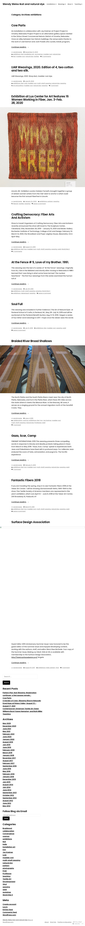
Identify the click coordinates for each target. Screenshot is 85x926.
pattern (50, 201)
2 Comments (17, 251)
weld (59, 249)
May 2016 (6, 771)
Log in (5, 907)
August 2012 (8, 800)
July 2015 (6, 782)
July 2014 (6, 787)
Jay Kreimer (39, 54)
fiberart (15, 204)
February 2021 (8, 734)
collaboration (17, 420)
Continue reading (18, 47)
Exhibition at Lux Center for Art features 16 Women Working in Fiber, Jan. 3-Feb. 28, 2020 (40, 99)
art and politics (18, 86)
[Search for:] (20, 676)
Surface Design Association (30, 522)
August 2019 (8, 742)
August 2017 (8, 760)
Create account (9, 904)
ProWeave (37, 423)
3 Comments (46, 56)
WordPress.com (9, 915)
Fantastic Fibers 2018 (26, 480)
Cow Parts (18, 25)
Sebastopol (25, 293)
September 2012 (10, 798)
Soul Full (17, 304)
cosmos (25, 420)
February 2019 (8, 750)
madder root (47, 54)
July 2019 (6, 745)
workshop (7, 892)
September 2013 (10, 792)
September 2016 (10, 766)
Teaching (77, 4)
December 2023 (9, 726)
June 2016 (7, 768)
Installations (51, 4)
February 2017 (8, 763)
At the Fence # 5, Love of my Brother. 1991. (40, 262)
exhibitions (16, 54)
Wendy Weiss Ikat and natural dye (23, 4)
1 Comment (54, 86)
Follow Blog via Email (15, 811)
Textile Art (7, 879)
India (47, 668)
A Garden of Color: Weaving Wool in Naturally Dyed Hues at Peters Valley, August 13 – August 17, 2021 (22, 703)
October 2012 (8, 795)
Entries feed (8, 909)
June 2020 (7, 737)
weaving (63, 83)
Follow (6, 818)
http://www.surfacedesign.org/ (24, 657)
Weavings (61, 4)
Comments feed (10, 912)
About (69, 4)
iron (25, 249)
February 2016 (8, 774)
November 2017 (9, 758)
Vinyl (57, 668)
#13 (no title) (77, 922)
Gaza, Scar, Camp (23, 436)
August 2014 (8, 784)
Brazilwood (7, 828)
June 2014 (7, 790)
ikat (22, 54)
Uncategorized (9, 881)
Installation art (29, 54)
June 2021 (7, 729)
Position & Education (64, 922)
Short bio (53, 922)
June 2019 (7, 747)
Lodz (25, 83)
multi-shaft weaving (44, 83)
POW (5, 871)
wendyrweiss (17, 52)
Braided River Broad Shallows (31, 341)
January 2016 (8, 776)
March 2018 (7, 753)
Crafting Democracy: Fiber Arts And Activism (32, 216)
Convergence (8, 833)
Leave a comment (39, 204)
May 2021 (6, 731)
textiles (36, 56)
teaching (6, 876)
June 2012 (7, 803)
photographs (8, 868)
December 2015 (9, 779)
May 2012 (6, 806)
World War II (66, 249)
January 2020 (8, 739)
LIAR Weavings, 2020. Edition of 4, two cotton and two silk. (42, 68)
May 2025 (7, 723)
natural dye (57, 54)
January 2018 (8, 755)
